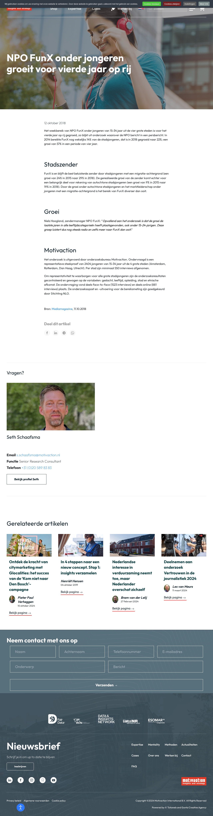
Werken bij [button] (124, 9)
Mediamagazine (62, 309)
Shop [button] (53, 9)
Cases (135, 755)
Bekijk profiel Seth (26, 479)
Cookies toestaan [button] (152, 3)
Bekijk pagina (18, 613)
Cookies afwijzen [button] (172, 3)
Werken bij (171, 755)
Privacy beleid (14, 800)
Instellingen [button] (190, 3)
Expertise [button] (74, 9)
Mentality (154, 744)
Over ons (153, 755)
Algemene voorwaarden (36, 800)
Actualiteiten (189, 744)
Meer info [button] (204, 3)
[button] (192, 8)
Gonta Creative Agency (194, 807)
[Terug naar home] (19, 8)
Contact (186, 755)
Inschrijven (20, 766)
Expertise (137, 744)
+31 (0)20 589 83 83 (37, 467)
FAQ (134, 766)
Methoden (171, 744)
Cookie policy (59, 800)
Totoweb (172, 807)
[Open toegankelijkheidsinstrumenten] (21, 807)
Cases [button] (96, 9)
